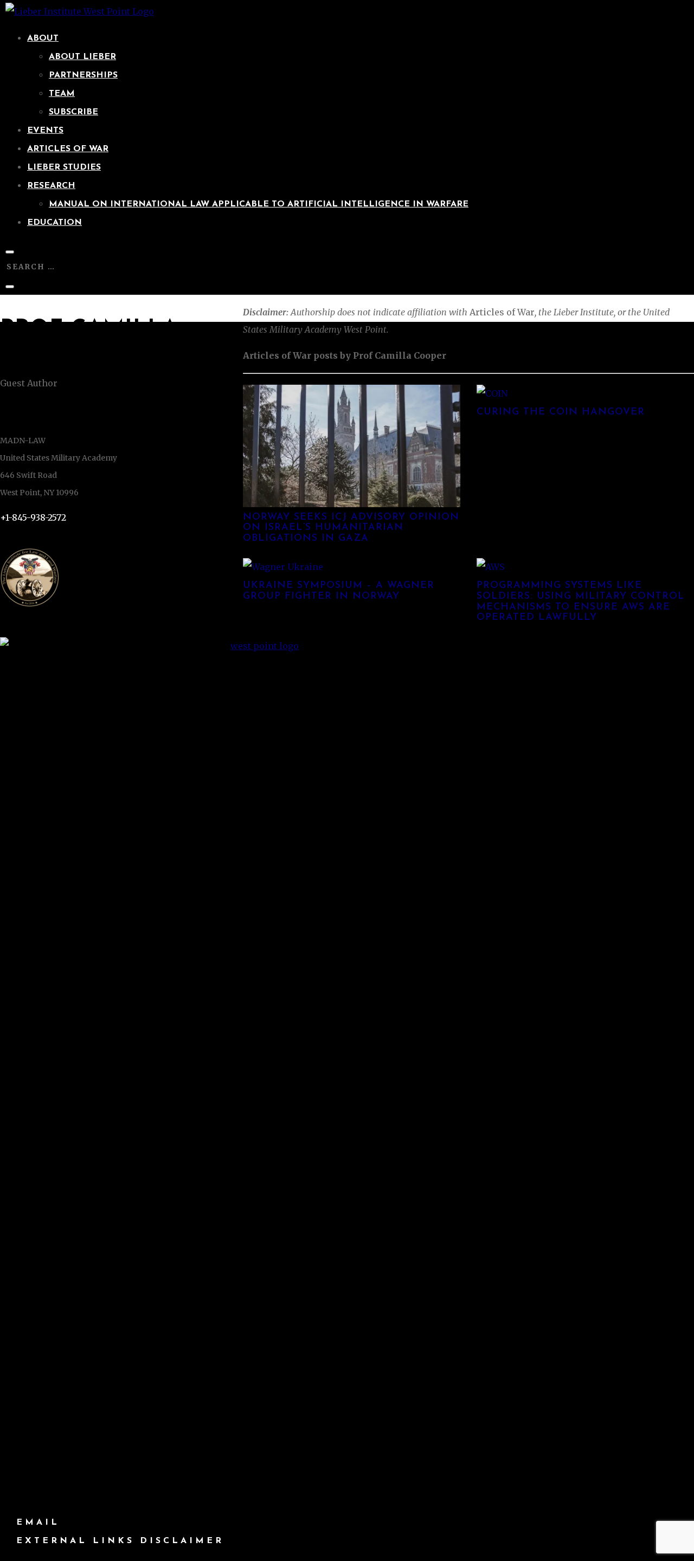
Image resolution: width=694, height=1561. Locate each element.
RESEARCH (51, 186)
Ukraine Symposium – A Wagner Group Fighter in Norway (338, 591)
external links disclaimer (120, 1541)
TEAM (62, 93)
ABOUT (43, 38)
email (38, 1522)
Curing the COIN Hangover (561, 412)
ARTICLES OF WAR (67, 149)
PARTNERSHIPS (83, 75)
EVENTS (45, 130)
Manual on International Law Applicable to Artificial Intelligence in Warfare (258, 204)
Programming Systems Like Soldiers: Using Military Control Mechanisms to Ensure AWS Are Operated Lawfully (581, 602)
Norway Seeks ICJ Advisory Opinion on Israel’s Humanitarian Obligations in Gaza (351, 528)
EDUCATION (54, 222)
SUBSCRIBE (73, 112)
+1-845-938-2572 (33, 517)
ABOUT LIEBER (82, 57)
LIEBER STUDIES (64, 167)
